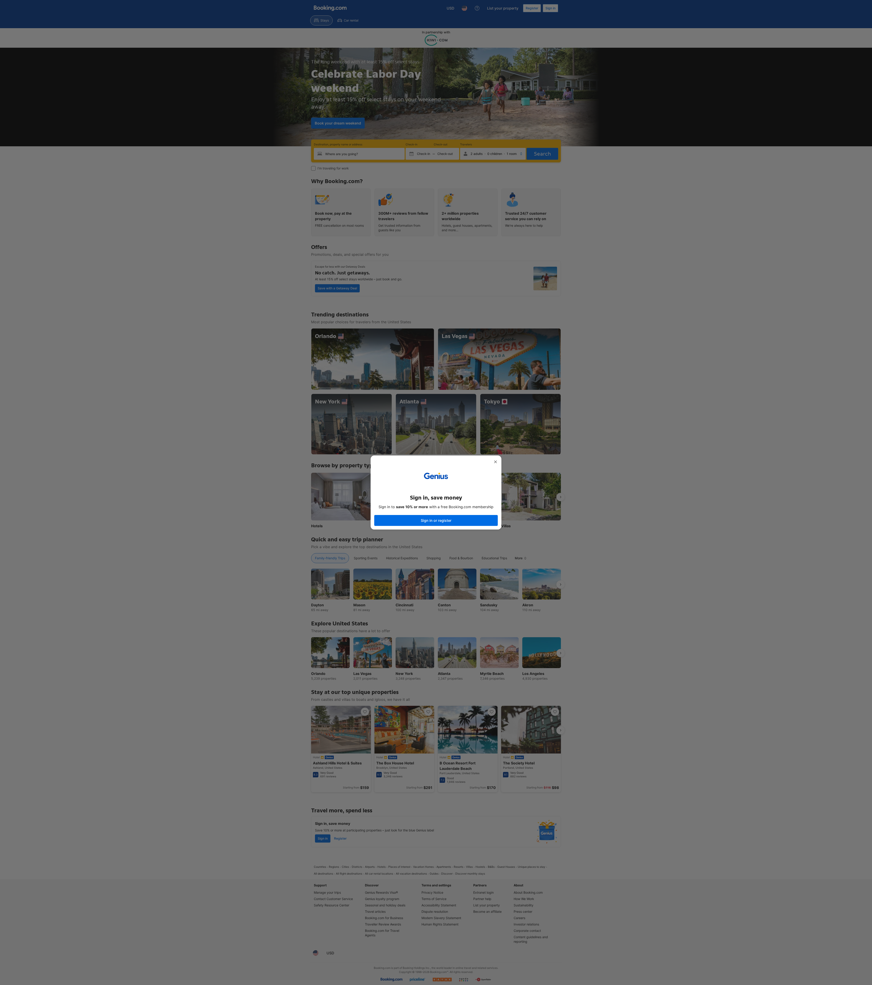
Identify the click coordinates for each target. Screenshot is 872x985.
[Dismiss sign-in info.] (495, 462)
